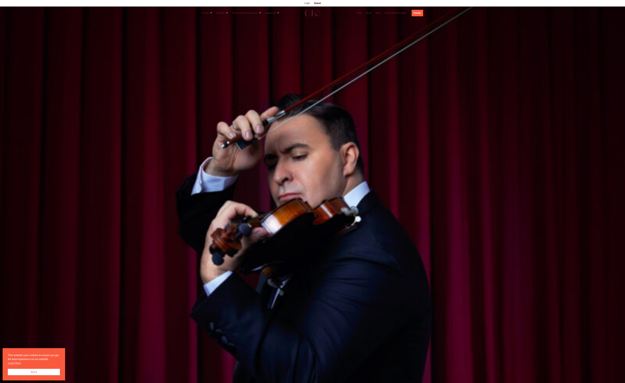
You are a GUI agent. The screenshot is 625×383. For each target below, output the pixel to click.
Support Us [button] (270, 13)
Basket (317, 3)
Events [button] (205, 13)
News (369, 13)
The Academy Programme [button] (245, 13)
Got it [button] (34, 372)
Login (307, 3)
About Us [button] (220, 13)
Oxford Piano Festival (395, 13)
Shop (378, 13)
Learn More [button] (14, 363)
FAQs (359, 13)
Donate (417, 13)
